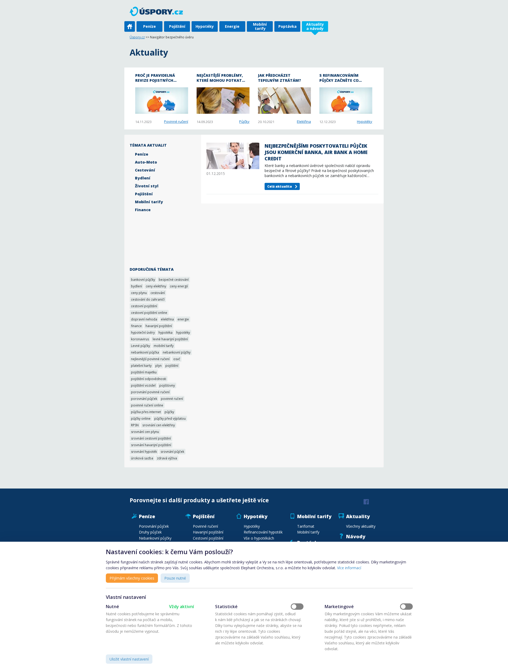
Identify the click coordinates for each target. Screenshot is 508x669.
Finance (143, 209)
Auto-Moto (146, 162)
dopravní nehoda (144, 319)
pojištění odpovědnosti (148, 379)
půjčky (169, 412)
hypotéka (165, 332)
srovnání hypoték (144, 451)
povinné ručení (172, 398)
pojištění (171, 365)
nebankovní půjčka (145, 352)
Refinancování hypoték (263, 532)
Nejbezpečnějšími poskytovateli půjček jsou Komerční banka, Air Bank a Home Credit (316, 152)
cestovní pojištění (144, 306)
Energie (232, 26)
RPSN (135, 425)
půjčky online (141, 418)
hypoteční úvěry (143, 332)
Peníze (149, 26)
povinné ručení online (147, 405)
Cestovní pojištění (208, 538)
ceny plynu (139, 293)
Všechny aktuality (360, 526)
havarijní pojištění (159, 326)
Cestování (145, 170)
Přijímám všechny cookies (132, 578)
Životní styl (146, 185)
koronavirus (140, 339)
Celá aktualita (279, 186)
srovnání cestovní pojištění (151, 438)
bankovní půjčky (143, 279)
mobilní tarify (164, 345)
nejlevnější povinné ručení (150, 359)
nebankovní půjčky (176, 352)
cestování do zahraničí (148, 299)
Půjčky (244, 121)
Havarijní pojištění (208, 532)
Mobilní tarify (260, 26)
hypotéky (183, 332)
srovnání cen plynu (145, 432)
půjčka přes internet (146, 412)
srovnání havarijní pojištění (151, 445)
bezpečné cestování (174, 279)
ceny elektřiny (156, 286)
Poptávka (287, 26)
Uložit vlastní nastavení (129, 659)
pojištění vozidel (143, 385)
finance (136, 326)
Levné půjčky (140, 345)
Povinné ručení (176, 121)
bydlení (136, 286)
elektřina (167, 319)
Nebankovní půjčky (155, 538)
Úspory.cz (137, 37)
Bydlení (142, 177)
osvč (176, 359)
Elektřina (304, 121)
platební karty (141, 365)
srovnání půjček (172, 451)
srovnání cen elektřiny (158, 425)
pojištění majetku (144, 372)
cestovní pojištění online (149, 312)
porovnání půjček (144, 398)
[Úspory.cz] (159, 11)
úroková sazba (142, 458)
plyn (158, 365)
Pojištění (177, 26)
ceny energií (179, 286)
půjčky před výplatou (170, 418)
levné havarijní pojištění (170, 339)
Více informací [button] (349, 567)
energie (183, 319)
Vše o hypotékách (259, 538)
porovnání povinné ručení (150, 392)
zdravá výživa (167, 458)
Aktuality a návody (315, 26)
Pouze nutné (175, 578)
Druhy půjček (150, 532)
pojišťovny (167, 385)
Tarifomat (305, 526)
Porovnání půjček (154, 526)
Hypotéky (205, 26)
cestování (158, 293)
